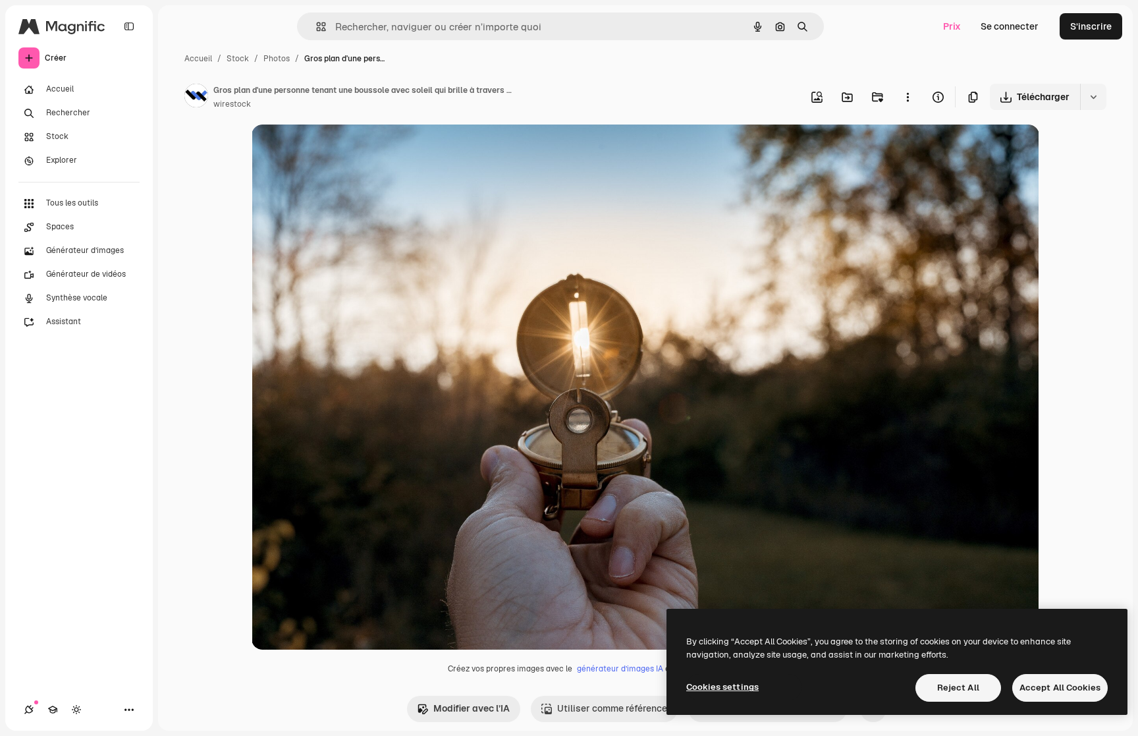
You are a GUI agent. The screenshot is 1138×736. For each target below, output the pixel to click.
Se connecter (1010, 26)
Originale (338, 150)
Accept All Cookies (1059, 687)
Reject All (958, 687)
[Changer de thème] (76, 709)
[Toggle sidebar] (129, 26)
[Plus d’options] (907, 97)
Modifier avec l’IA (471, 708)
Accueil (198, 58)
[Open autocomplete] (316, 27)
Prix (952, 26)
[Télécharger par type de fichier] (1093, 97)
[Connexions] (29, 709)
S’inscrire (1091, 26)
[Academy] (52, 709)
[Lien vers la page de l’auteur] (196, 97)
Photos (276, 58)
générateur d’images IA (620, 669)
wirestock (232, 104)
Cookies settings (722, 687)
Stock (238, 58)
